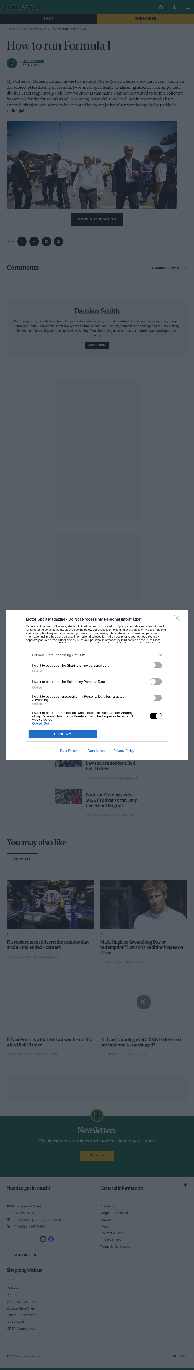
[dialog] (97, 685)
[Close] (178, 619)
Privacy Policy (124, 751)
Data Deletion (70, 751)
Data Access (97, 751)
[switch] (156, 665)
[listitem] (97, 654)
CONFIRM (63, 734)
